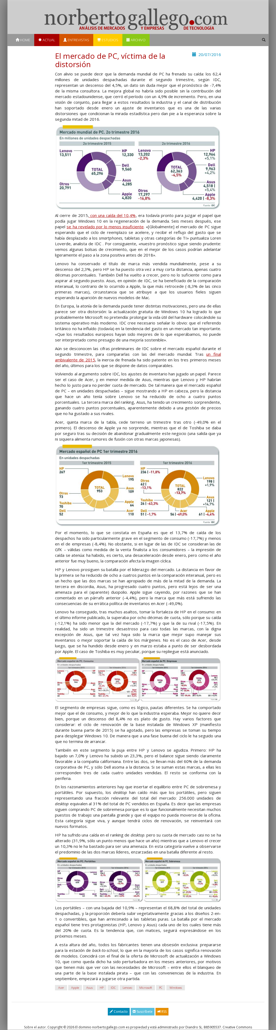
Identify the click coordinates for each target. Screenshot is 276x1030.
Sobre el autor (35, 1027)
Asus (89, 988)
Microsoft (145, 988)
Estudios (109, 39)
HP (102, 988)
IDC (113, 988)
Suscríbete (144, 1011)
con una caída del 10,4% (112, 215)
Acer (61, 988)
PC (160, 988)
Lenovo (127, 988)
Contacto (120, 1011)
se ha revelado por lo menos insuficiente (105, 226)
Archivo (138, 39)
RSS (164, 1011)
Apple (75, 988)
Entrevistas (78, 39)
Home (24, 39)
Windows (176, 988)
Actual (48, 39)
